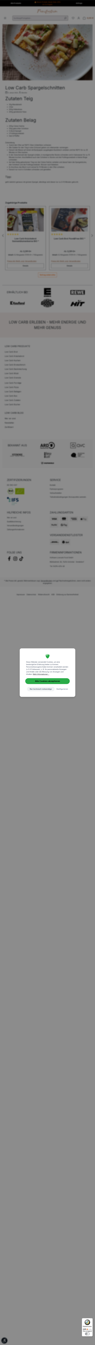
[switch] (87, 1333)
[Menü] (91, 1319)
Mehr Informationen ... (41, 674)
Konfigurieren (62, 689)
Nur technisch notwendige (41, 689)
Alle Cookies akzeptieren (47, 681)
